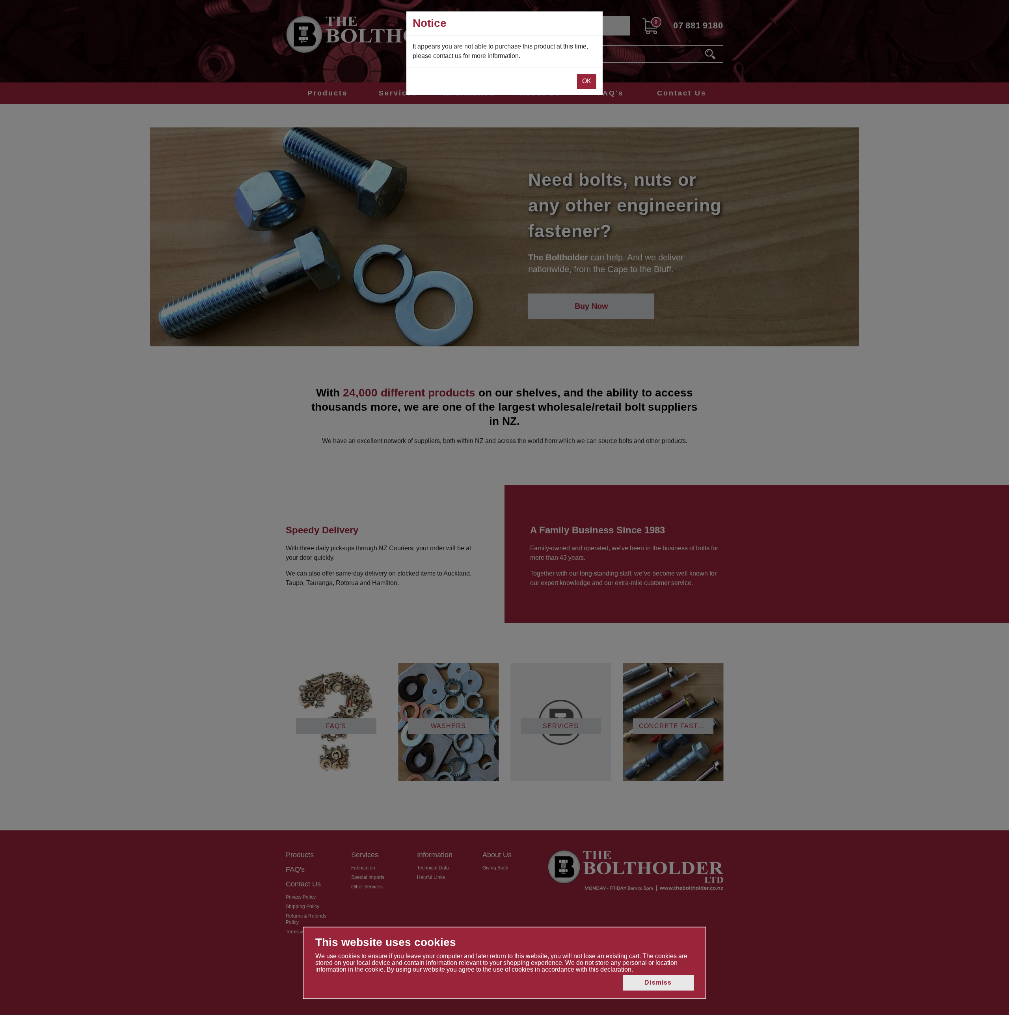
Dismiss (658, 982)
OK (586, 81)
